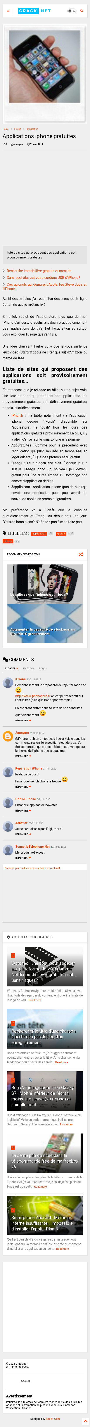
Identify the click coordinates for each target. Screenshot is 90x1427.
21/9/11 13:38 (36, 823)
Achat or (21, 823)
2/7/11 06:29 (49, 769)
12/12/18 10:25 (58, 847)
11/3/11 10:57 (37, 733)
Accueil (25, 1381)
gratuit (17, 129)
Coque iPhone (25, 799)
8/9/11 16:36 (43, 799)
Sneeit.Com (53, 1418)
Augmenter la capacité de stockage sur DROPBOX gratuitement (43, 631)
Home (6, 129)
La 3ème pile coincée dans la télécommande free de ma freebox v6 (44, 1161)
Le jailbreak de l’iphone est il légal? (39, 594)
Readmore (35, 1000)
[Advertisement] (45, 197)
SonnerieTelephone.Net (32, 846)
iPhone (20, 679)
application (32, 129)
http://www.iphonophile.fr (32, 696)
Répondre (21, 720)
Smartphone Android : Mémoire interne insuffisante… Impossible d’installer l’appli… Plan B (42, 1223)
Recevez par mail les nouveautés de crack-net (32, 868)
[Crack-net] (35, 12)
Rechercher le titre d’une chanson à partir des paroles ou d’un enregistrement (43, 1036)
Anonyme (22, 733)
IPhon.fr (17, 415)
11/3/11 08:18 (34, 679)
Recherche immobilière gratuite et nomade (39, 271)
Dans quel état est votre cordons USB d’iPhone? (43, 278)
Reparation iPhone (28, 768)
